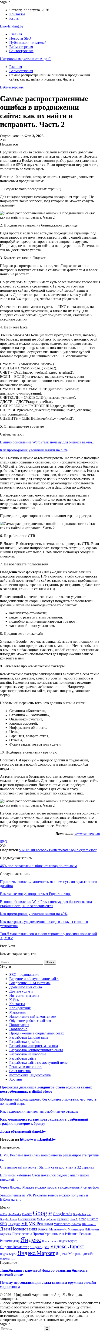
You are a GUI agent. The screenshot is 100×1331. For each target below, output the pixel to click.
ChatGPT (27, 1214)
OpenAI (74, 1219)
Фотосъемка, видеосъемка (30, 1075)
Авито (76, 1224)
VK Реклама (41, 1223)
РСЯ (61, 1234)
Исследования (24, 1228)
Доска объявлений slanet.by (23, 1131)
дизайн (88, 1254)
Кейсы (14, 1000)
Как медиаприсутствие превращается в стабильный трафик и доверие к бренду (44, 1121)
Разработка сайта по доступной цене (38, 1062)
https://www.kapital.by (38, 1139)
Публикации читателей (28, 42)
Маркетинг (18, 1012)
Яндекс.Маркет (36, 1253)
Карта (14, 18)
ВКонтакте (89, 1224)
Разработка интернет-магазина (33, 1046)
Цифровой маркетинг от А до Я (25, 59)
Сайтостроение (21, 51)
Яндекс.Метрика (69, 1254)
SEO (3, 842)
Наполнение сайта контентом (32, 1016)
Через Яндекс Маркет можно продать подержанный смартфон (49, 1187)
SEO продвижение (24, 974)
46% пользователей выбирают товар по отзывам (38, 866)
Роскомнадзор (10, 1241)
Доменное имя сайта (25, 987)
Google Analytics (82, 1214)
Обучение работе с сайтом (30, 1021)
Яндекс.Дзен (39, 1247)
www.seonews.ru (87, 834)
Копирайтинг (20, 1008)
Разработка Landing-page (28, 1037)
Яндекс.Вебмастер (14, 1247)
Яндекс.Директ (67, 1246)
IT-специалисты (27, 1219)
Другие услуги (21, 991)
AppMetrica (14, 1214)
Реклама (85, 1234)
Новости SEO (20, 38)
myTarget (51, 1219)
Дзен (5, 1228)
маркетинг (8, 1258)
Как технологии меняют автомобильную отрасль (39, 1111)
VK (24, 1223)
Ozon (82, 1219)
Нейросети (92, 1229)
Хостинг (16, 1079)
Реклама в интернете (25, 1067)
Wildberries (62, 1224)
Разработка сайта (22, 1058)
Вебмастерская (21, 47)
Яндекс (30, 1239)
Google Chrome (8, 1219)
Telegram (14, 1224)
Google (42, 1212)
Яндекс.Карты (8, 1254)
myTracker (63, 1219)
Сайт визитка (20, 1071)
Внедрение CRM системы (29, 983)
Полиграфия (19, 1025)
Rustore (92, 1219)
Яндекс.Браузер (68, 1241)
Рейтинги (71, 1234)
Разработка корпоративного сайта (36, 1050)
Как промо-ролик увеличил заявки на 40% (33, 450)
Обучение (5, 1234)
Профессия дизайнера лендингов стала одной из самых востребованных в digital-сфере (46, 1089)
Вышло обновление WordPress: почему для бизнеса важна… (48, 442)
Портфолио (18, 1029)
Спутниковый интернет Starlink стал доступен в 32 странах (47, 1167)
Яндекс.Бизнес (50, 1241)
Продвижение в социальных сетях (36, 1033)
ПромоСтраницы (45, 1234)
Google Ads (62, 1214)
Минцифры (76, 1229)
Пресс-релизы (22, 1234)
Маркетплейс (58, 1229)
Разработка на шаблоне (27, 1054)
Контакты (17, 14)
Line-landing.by (11, 26)
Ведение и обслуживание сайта (34, 979)
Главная (15, 34)
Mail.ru (41, 1219)
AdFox (3, 1214)
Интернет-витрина (24, 995)
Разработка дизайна (24, 1042)
